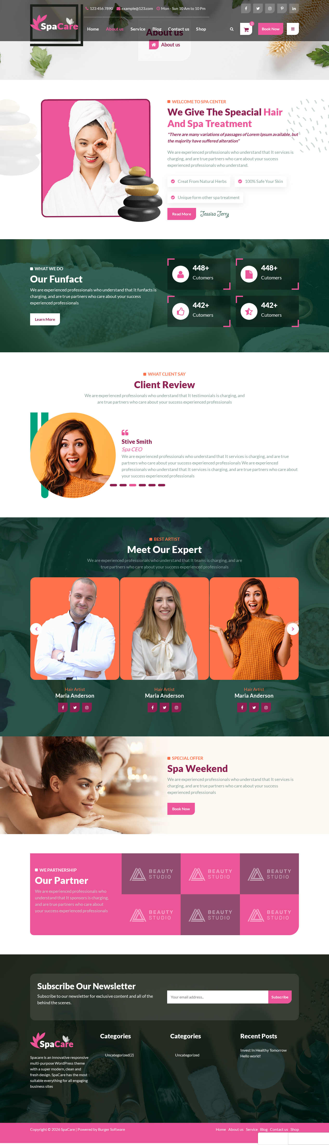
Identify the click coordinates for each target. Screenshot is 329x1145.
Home (93, 29)
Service (138, 29)
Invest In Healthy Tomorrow (263, 1050)
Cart (299, 1138)
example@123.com (137, 8)
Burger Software (111, 1129)
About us (115, 29)
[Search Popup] (232, 29)
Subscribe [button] (280, 997)
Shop (201, 29)
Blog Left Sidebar (280, 1138)
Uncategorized (117, 1055)
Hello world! (250, 1056)
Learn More (45, 319)
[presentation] (36, 629)
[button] (293, 29)
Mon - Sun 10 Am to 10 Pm (183, 8)
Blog (156, 29)
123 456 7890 (101, 8)
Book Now (271, 28)
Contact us (178, 29)
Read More (181, 214)
